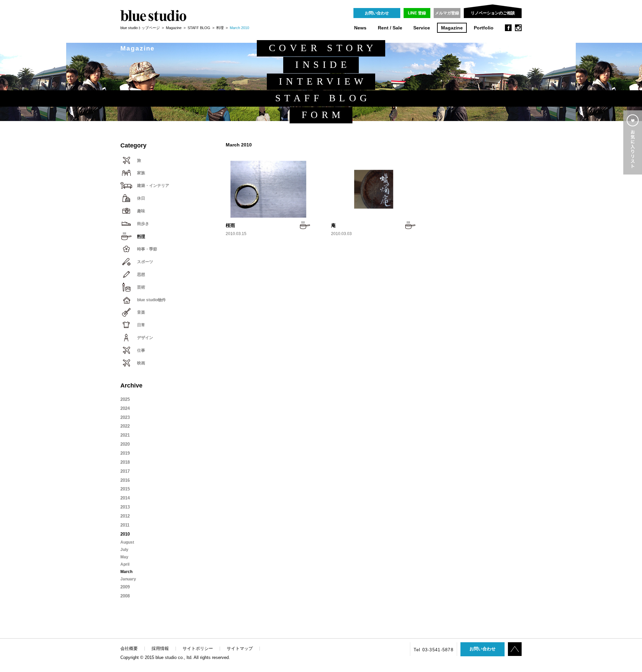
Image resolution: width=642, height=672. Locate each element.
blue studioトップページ (140, 28)
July (124, 549)
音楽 (141, 312)
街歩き (143, 223)
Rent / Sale (390, 27)
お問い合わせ (377, 13)
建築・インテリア (153, 185)
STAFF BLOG (199, 28)
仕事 (141, 350)
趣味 (141, 211)
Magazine (452, 27)
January (128, 579)
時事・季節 (147, 249)
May (124, 557)
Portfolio (484, 27)
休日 (141, 198)
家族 (141, 173)
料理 (220, 28)
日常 (141, 325)
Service (421, 27)
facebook (508, 27)
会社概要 (129, 648)
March (126, 571)
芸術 (141, 287)
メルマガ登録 (447, 13)
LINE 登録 (417, 13)
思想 (141, 274)
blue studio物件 (151, 300)
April (124, 564)
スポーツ (145, 261)
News (360, 27)
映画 (141, 363)
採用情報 (160, 648)
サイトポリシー (198, 648)
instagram (518, 27)
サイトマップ (240, 648)
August (127, 542)
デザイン (145, 337)
